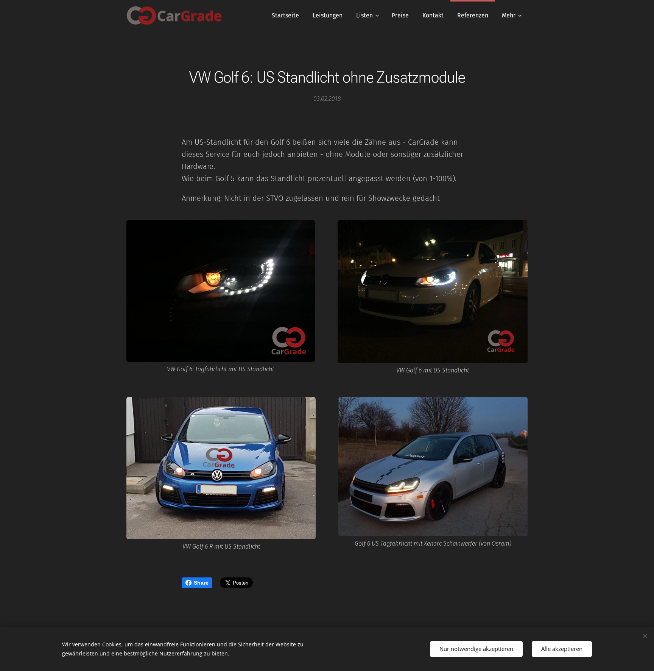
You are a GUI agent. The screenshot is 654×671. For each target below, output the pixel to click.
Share (201, 583)
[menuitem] (285, 15)
